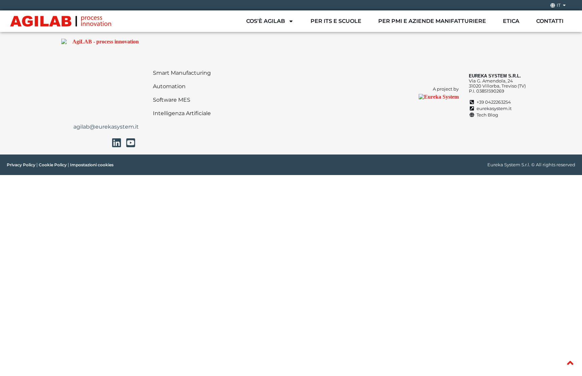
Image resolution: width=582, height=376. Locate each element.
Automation (169, 86)
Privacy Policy (21, 164)
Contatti (549, 21)
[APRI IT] (564, 5)
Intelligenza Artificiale (182, 113)
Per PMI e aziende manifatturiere (432, 21)
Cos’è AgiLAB (265, 21)
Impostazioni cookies (92, 164)
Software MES (171, 100)
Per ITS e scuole (336, 21)
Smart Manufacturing (182, 73)
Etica (511, 21)
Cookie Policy (53, 164)
